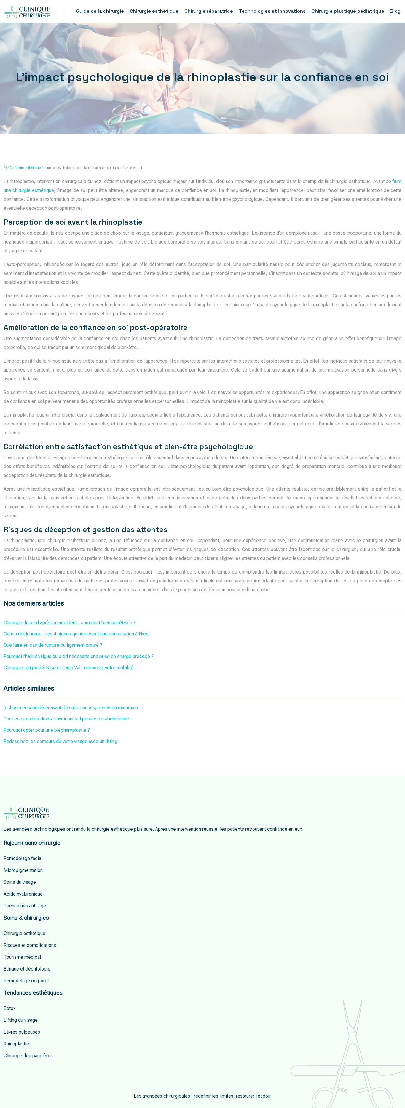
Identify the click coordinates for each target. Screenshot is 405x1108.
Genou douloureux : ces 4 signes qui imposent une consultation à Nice (76, 634)
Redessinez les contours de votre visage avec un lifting (60, 741)
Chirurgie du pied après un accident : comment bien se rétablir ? (70, 622)
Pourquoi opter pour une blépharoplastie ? (47, 730)
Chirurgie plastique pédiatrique (348, 11)
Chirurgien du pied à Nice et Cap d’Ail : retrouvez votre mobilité (68, 667)
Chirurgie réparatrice (208, 11)
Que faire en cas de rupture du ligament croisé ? (53, 645)
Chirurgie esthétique (154, 11)
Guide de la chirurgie (100, 11)
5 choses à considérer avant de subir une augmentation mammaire (72, 707)
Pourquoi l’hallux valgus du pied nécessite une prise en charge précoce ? (79, 656)
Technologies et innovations (272, 11)
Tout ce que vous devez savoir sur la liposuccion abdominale (66, 719)
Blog (395, 11)
